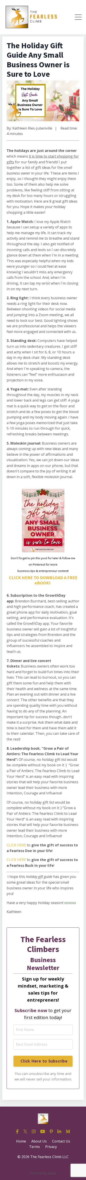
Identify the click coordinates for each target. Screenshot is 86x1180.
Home (21, 1141)
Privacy (51, 1146)
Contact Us (61, 1141)
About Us (39, 1141)
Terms (34, 1146)
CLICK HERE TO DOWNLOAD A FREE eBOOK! (43, 580)
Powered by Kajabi (43, 1173)
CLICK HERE (16, 845)
